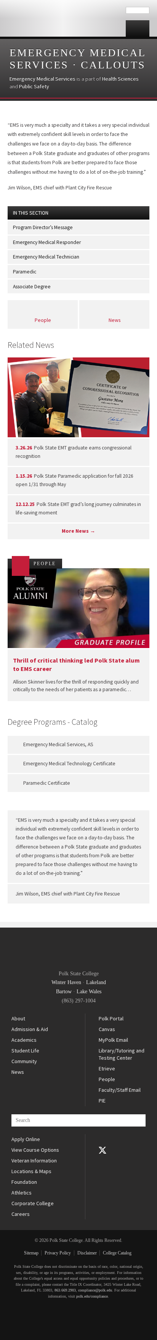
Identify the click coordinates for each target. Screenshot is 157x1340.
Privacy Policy (58, 1253)
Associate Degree (32, 286)
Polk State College (63, 18)
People (43, 320)
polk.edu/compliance (92, 1296)
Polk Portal (111, 1018)
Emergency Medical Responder (47, 242)
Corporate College (32, 1203)
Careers (20, 1214)
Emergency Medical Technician (46, 257)
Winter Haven (66, 982)
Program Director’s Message (43, 227)
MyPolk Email (113, 1039)
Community (24, 1061)
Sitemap (31, 1253)
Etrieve (107, 1068)
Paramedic (24, 271)
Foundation (24, 1181)
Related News (31, 344)
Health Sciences (120, 78)
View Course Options (35, 1149)
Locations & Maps (31, 1171)
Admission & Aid (29, 1029)
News (114, 320)
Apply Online (25, 1139)
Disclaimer (87, 1253)
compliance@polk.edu (95, 1290)
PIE (102, 1100)
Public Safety (34, 86)
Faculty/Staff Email (120, 1089)
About (18, 1018)
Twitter (102, 1150)
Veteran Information (34, 1160)
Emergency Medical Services (42, 78)
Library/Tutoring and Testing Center (121, 1054)
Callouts (113, 65)
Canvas (107, 1029)
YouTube (102, 1161)
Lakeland (96, 982)
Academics (24, 1039)
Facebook (102, 1139)
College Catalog (117, 1253)
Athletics (21, 1192)
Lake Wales (89, 991)
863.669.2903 (65, 1290)
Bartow (64, 991)
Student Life (25, 1050)
